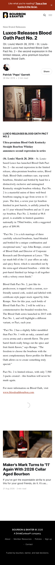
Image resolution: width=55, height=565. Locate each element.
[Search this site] (44, 15)
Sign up (48, 539)
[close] (51, 5)
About (7, 539)
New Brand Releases (14, 26)
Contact (29, 544)
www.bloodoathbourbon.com (18, 392)
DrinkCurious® (23, 533)
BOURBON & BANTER (23, 529)
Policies (38, 539)
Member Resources (23, 539)
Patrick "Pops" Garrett (16, 74)
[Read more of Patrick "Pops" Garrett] (6, 67)
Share (46, 71)
